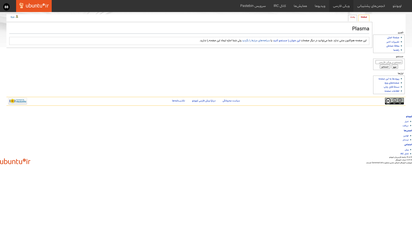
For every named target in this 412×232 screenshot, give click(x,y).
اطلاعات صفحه (392, 91)
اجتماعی (408, 145)
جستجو (399, 56)
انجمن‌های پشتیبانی (371, 6)
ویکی (407, 149)
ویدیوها (320, 6)
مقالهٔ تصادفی (392, 46)
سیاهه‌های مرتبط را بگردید (256, 40)
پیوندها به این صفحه (389, 79)
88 (6, 7)
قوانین (406, 135)
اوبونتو (397, 6)
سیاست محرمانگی (231, 101)
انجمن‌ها (408, 131)
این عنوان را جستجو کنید (286, 40)
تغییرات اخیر (392, 42)
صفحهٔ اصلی (393, 38)
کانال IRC (280, 6)
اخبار (407, 121)
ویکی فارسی (341, 6)
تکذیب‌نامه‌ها (178, 101)
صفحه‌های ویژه (392, 83)
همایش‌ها (300, 6)
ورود (12, 17)
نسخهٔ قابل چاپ (391, 87)
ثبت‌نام (406, 140)
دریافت (406, 125)
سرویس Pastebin (253, 6)
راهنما (396, 50)
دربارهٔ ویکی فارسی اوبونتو (203, 101)
